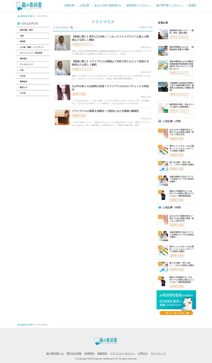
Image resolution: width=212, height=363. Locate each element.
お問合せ (143, 353)
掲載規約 (102, 353)
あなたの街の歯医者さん (108, 5)
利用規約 (89, 353)
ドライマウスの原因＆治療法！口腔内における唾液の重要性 (105, 111)
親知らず (23, 87)
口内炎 (22, 76)
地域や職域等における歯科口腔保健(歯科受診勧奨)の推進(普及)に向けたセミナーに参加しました (182, 65)
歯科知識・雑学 (26, 30)
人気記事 (84, 5)
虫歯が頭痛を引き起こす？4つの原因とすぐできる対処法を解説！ (182, 179)
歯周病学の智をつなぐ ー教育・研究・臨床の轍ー (182, 31)
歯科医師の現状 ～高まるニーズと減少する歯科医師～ (182, 105)
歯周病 (22, 41)
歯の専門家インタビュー (170, 5)
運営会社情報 (74, 353)
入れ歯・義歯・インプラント (32, 47)
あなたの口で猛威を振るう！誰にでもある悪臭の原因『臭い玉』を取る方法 (182, 132)
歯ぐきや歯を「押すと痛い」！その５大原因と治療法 (182, 163)
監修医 (192, 5)
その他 (22, 93)
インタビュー (86, 44)
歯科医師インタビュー (138, 5)
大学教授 (76, 44)
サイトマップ (158, 353)
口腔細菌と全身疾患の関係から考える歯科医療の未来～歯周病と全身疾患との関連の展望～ (182, 86)
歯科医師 (76, 94)
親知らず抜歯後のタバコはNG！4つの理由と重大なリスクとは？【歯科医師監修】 (182, 193)
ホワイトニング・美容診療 (31, 53)
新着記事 (69, 5)
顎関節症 (23, 81)
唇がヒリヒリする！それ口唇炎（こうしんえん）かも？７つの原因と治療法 (182, 148)
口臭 (22, 70)
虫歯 (22, 36)
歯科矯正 (23, 59)
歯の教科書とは (55, 353)
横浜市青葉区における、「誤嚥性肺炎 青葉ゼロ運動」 (182, 48)
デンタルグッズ (26, 64)
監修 (83, 94)
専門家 (173, 37)
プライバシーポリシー (122, 353)
